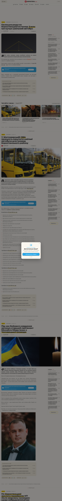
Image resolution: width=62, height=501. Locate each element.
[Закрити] (39, 243)
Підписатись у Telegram (31, 254)
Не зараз (31, 256)
